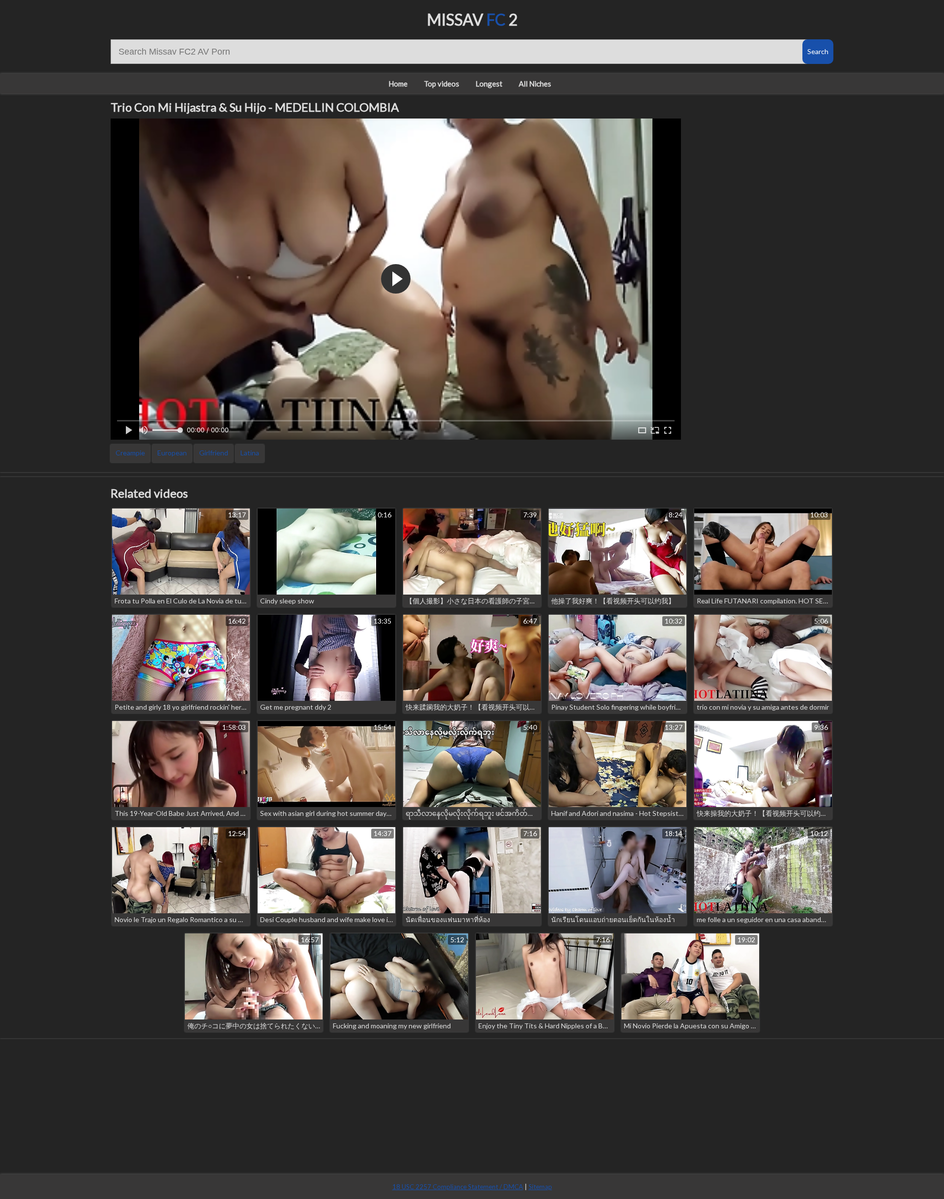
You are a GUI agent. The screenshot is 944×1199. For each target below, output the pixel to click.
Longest (488, 83)
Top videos (441, 83)
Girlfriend (213, 453)
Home (398, 83)
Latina (249, 453)
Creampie (130, 453)
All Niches (535, 83)
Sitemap (540, 1187)
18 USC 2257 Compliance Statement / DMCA (457, 1187)
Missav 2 (472, 19)
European (172, 453)
